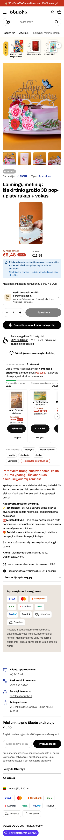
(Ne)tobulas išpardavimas (35, 461)
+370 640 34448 (19, 340)
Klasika (38, 455)
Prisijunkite (15, 262)
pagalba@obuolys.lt (22, 343)
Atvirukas (45, 176)
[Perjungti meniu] (5, 12)
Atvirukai (24, 33)
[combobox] (32, 22)
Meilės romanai (47, 449)
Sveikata (24, 455)
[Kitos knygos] (58, 45)
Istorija (11, 455)
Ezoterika (12, 461)
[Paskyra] (52, 12)
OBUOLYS (18, 825)
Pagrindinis (9, 33)
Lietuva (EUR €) (16, 788)
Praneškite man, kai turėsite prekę (34, 325)
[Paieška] (56, 22)
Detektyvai (29, 449)
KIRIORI (22, 176)
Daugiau (17, 437)
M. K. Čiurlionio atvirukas (16, 411)
